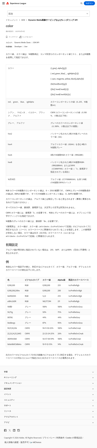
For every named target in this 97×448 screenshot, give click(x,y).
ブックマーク (13, 37)
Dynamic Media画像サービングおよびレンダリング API (53, 20)
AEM (23, 20)
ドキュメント (12, 20)
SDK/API (36, 42)
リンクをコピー (27, 37)
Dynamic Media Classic (22, 42)
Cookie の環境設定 (74, 437)
